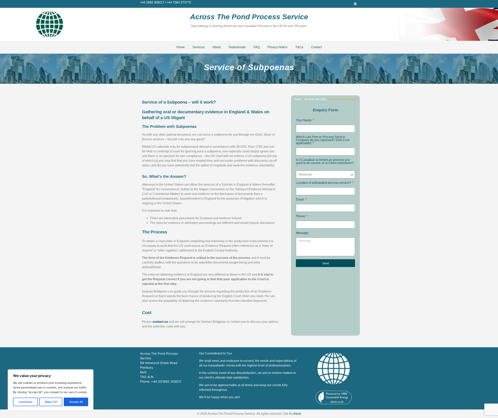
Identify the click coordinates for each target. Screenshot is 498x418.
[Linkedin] (355, 4)
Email (300, 199)
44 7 (171, 2)
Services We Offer (315, 99)
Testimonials (237, 47)
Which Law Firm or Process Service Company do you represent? (322, 140)
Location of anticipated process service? (324, 182)
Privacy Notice (277, 47)
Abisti (297, 413)
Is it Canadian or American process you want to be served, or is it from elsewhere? (325, 161)
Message (302, 233)
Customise (25, 401)
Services (199, 47)
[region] (50, 389)
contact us (160, 321)
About (216, 47)
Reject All (51, 401)
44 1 (145, 2)
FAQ (256, 47)
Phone (301, 216)
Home (180, 47)
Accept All (76, 401)
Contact (316, 47)
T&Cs (299, 47)
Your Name (304, 120)
